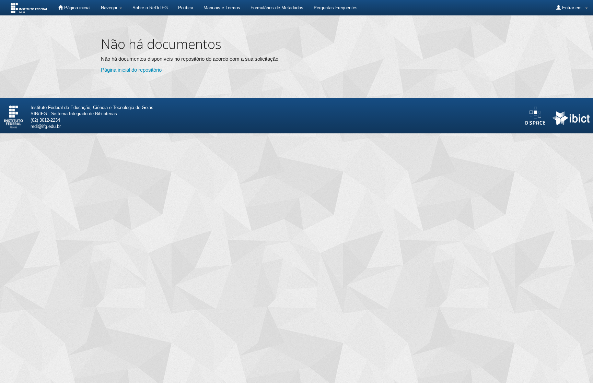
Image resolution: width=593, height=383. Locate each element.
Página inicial (77, 7)
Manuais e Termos (222, 7)
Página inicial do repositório (131, 70)
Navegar (110, 7)
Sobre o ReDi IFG (150, 7)
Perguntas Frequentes (336, 7)
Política (185, 7)
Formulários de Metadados (277, 7)
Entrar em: (572, 7)
